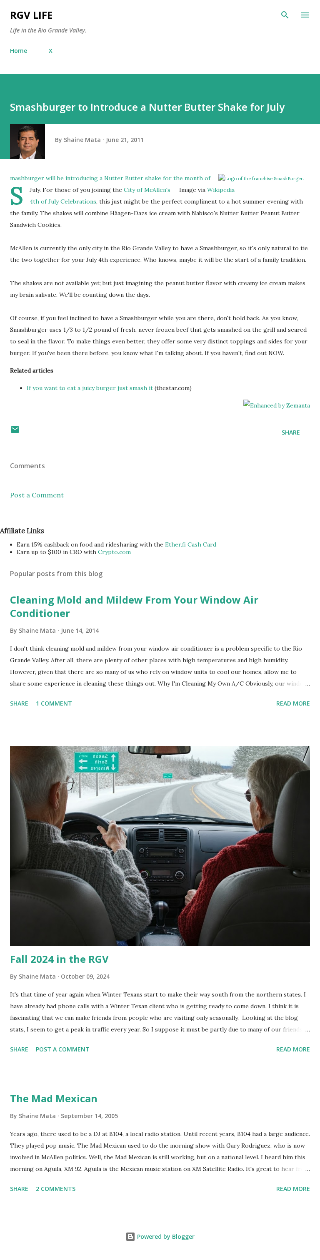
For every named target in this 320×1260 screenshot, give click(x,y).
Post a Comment (37, 495)
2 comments (55, 1189)
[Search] (285, 15)
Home (18, 51)
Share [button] (291, 432)
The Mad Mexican (54, 1098)
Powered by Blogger (165, 1236)
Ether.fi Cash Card (190, 544)
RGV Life (31, 15)
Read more (293, 703)
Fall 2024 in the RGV (59, 959)
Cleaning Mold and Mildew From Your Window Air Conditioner (134, 606)
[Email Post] (15, 432)
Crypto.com (114, 552)
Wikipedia (221, 190)
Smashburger (27, 178)
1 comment (54, 703)
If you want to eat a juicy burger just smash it (90, 388)
